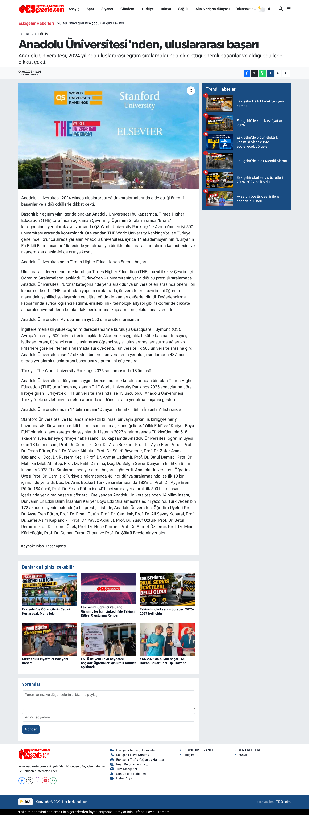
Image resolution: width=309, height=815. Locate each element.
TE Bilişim (283, 802)
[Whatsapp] (53, 780)
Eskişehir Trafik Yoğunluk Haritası (140, 760)
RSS (27, 802)
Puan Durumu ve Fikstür (132, 764)
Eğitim (43, 34)
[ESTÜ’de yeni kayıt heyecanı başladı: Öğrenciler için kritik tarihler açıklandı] (108, 639)
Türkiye (147, 9)
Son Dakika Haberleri (131, 774)
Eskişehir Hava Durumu (132, 755)
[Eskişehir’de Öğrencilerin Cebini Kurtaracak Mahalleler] (49, 589)
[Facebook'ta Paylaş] (247, 73)
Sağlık (183, 9)
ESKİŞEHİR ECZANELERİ (201, 750)
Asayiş (74, 9)
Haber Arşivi (124, 778)
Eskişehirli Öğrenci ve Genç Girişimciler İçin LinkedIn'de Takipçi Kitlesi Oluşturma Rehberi (108, 611)
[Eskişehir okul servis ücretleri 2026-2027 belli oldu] (167, 589)
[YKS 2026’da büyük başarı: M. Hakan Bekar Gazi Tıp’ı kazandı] (167, 639)
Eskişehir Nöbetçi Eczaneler (136, 750)
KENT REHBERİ (249, 750)
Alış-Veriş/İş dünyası (212, 9)
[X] (29, 780)
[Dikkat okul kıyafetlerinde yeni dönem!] (49, 639)
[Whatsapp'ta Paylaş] (262, 73)
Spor (90, 9)
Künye (242, 755)
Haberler (25, 34)
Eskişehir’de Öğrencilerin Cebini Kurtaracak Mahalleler (46, 611)
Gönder (31, 729)
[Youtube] (45, 780)
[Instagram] (37, 780)
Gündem (127, 9)
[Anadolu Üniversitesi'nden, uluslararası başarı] (108, 135)
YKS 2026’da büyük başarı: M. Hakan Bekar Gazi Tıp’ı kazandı (163, 661)
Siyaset (107, 9)
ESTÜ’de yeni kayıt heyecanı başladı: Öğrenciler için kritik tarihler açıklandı (108, 663)
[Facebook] (21, 780)
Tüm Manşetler (126, 769)
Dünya (166, 9)
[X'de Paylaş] (254, 73)
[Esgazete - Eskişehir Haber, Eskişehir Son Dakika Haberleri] (41, 8)
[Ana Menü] (287, 8)
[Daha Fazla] (270, 73)
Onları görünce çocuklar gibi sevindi (90, 23)
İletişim (189, 755)
